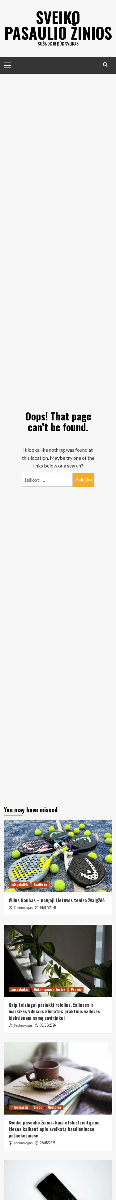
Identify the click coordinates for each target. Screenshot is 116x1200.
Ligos (38, 1107)
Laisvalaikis (19, 884)
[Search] (105, 64)
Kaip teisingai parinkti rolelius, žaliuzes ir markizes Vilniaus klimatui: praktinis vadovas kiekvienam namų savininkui (54, 1011)
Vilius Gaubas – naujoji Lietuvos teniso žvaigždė (57, 900)
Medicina (54, 1107)
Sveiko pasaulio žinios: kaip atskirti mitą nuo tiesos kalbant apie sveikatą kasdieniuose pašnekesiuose (54, 1129)
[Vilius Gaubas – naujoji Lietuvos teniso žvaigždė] (58, 856)
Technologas (23, 908)
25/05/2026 (48, 1142)
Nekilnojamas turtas (50, 989)
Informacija (19, 1107)
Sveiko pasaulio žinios (58, 25)
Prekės (76, 989)
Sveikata (40, 884)
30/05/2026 (48, 1025)
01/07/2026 (48, 907)
